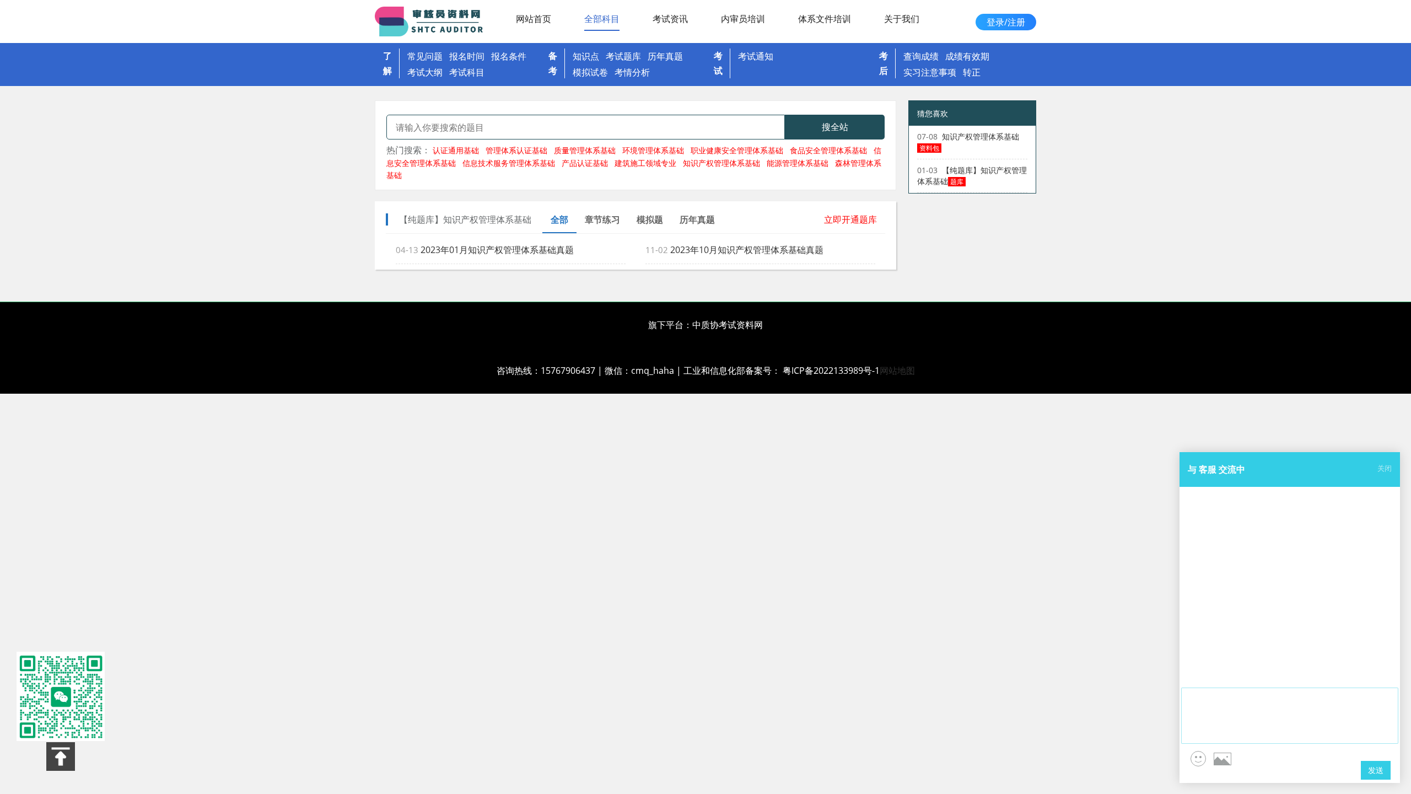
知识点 (586, 56)
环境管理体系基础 (653, 150)
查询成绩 (921, 56)
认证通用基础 (456, 150)
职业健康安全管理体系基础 (737, 150)
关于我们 (901, 19)
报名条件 (508, 56)
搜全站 (835, 127)
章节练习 (602, 219)
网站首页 (533, 19)
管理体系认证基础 (516, 150)
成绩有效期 (967, 56)
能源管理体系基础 (797, 163)
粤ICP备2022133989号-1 (831, 370)
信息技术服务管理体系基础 (508, 163)
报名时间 (466, 56)
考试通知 (755, 56)
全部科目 (602, 19)
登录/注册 (1006, 22)
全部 (559, 219)
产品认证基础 (585, 163)
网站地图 (897, 370)
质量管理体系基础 (585, 150)
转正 (972, 72)
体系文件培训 (824, 19)
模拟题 (650, 219)
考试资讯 (670, 19)
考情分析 (632, 72)
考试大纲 (425, 72)
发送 (1375, 770)
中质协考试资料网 (727, 325)
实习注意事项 (929, 72)
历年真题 (665, 56)
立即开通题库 (850, 219)
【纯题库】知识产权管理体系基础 (972, 175)
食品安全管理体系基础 (828, 150)
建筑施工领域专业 (645, 163)
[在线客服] (61, 696)
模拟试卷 (590, 72)
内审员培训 (743, 19)
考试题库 (623, 56)
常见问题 (425, 56)
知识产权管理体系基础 (721, 163)
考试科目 (466, 72)
